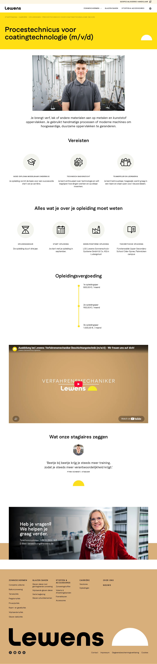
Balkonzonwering (16, 589)
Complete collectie (16, 585)
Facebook (10, 652)
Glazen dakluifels (16, 616)
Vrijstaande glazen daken (42, 590)
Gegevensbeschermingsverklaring (125, 652)
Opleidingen (35, 17)
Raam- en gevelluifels (17, 607)
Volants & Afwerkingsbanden (63, 591)
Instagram (14, 652)
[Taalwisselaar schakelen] (150, 8)
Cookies (144, 652)
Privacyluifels (14, 603)
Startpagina (11, 17)
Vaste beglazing (38, 594)
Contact (94, 652)
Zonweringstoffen (63, 586)
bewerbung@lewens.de (40, 543)
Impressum (105, 652)
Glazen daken (111, 8)
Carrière (23, 17)
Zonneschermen (91, 8)
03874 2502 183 (48, 540)
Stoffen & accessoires (133, 8)
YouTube (19, 652)
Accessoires (61, 600)
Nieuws (107, 585)
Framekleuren (61, 596)
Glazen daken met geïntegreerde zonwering (42, 585)
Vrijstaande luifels (16, 612)
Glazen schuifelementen (42, 598)
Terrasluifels (14, 594)
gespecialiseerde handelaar (134, 2)
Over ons (108, 580)
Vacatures (83, 584)
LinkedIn (24, 652)
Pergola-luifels (14, 598)
